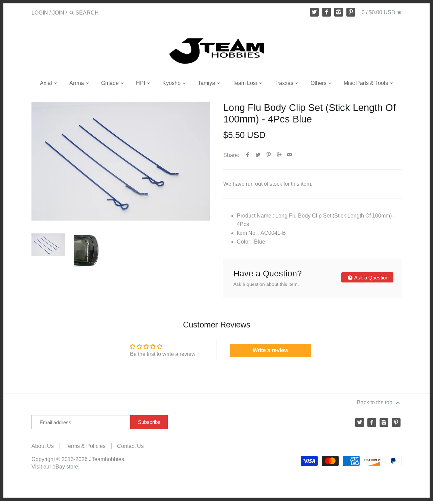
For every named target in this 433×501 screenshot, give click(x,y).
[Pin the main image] (268, 155)
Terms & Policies (85, 446)
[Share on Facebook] (247, 155)
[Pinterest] (350, 12)
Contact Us (130, 446)
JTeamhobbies (106, 459)
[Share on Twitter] (258, 155)
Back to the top (375, 402)
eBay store (65, 467)
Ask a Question (370, 277)
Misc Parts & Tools (366, 83)
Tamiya (207, 83)
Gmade (110, 83)
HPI (141, 83)
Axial (46, 83)
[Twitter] (314, 12)
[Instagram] (338, 12)
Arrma (77, 83)
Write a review (270, 350)
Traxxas (284, 83)
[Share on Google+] (279, 155)
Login (39, 13)
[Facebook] (326, 12)
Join (58, 13)
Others (319, 83)
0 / (378, 12)
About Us (42, 446)
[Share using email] (289, 155)
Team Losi (245, 83)
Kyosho (172, 83)
